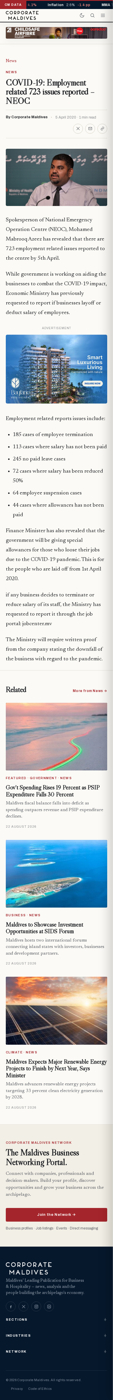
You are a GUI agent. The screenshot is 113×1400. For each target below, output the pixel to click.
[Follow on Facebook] (11, 1306)
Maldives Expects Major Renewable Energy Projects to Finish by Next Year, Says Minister (56, 1068)
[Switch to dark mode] (82, 15)
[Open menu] (103, 15)
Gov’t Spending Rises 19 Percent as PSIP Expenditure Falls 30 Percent (52, 791)
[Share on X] (78, 129)
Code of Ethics (40, 1388)
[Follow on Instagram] (36, 1306)
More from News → (90, 691)
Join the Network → (56, 1215)
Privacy (17, 1388)
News (11, 61)
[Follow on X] (23, 1306)
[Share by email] (90, 129)
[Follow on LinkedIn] (49, 1306)
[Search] (92, 15)
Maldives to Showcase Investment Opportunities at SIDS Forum (44, 928)
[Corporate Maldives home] (22, 15)
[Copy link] (102, 129)
